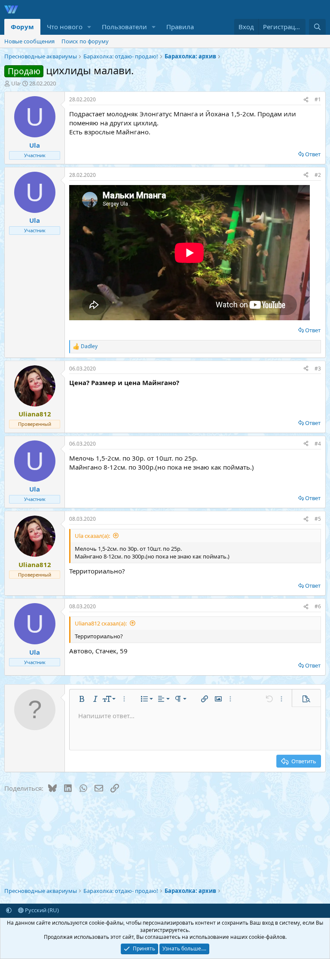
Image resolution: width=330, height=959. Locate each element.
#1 (318, 99)
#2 (318, 175)
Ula (15, 83)
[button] (89, 27)
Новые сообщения (29, 41)
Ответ (313, 154)
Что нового (64, 26)
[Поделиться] (306, 100)
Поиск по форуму (85, 41)
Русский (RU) (41, 910)
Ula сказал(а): (92, 536)
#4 (318, 443)
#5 (318, 518)
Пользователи (124, 26)
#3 (318, 368)
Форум (22, 26)
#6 (318, 606)
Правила (180, 26)
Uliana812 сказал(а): (101, 623)
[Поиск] (317, 27)
